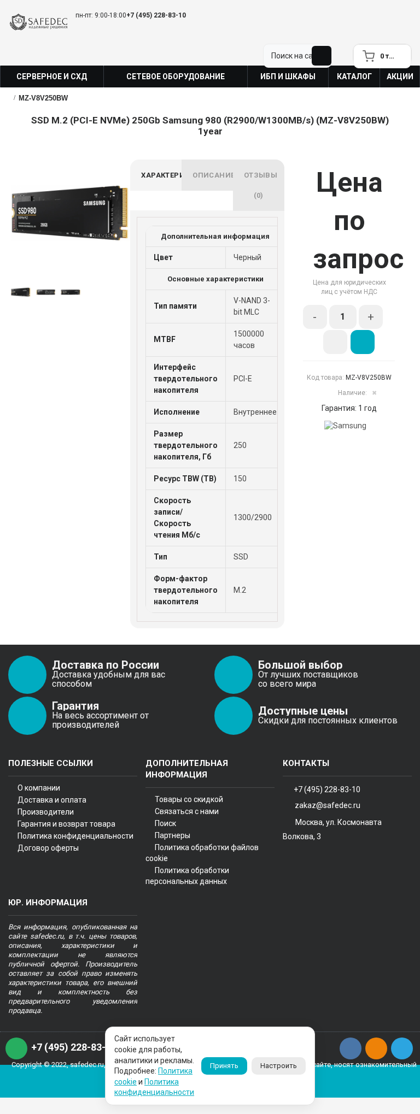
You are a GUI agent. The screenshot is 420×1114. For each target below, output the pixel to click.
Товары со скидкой (189, 799)
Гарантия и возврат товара (66, 824)
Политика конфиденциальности (75, 836)
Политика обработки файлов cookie (202, 853)
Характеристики (161, 175)
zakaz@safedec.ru (327, 805)
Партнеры (172, 835)
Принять (224, 1066)
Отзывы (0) (260, 185)
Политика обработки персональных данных (187, 876)
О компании (39, 787)
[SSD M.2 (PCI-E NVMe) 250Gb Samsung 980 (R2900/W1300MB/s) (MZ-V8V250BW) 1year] (70, 213)
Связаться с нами (187, 811)
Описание (212, 175)
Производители (46, 811)
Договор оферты (48, 848)
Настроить (278, 1066)
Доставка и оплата (52, 799)
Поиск (165, 823)
